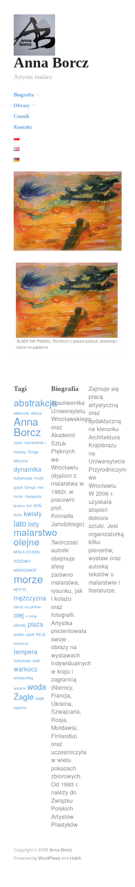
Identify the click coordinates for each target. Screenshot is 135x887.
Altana (36, 413)
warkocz (25, 668)
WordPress (49, 858)
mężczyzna (30, 597)
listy (33, 523)
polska (19, 634)
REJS (41, 634)
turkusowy (22, 660)
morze (28, 578)
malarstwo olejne (35, 536)
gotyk (18, 487)
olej (19, 614)
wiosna (20, 688)
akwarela (21, 413)
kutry (18, 514)
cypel (18, 442)
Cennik (22, 116)
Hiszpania (33, 496)
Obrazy (22, 105)
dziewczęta (23, 478)
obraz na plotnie (27, 606)
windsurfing (23, 677)
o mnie (31, 616)
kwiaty (33, 513)
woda (36, 686)
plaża (35, 623)
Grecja (30, 487)
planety (20, 625)
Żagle (23, 696)
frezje (39, 478)
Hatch (75, 858)
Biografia (24, 95)
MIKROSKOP (25, 570)
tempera (25, 651)
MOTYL (20, 589)
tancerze (21, 643)
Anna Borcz (51, 63)
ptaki (30, 634)
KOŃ (37, 505)
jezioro (19, 505)
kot (29, 505)
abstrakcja (35, 402)
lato (20, 523)
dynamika (27, 468)
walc (36, 660)
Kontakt (23, 127)
